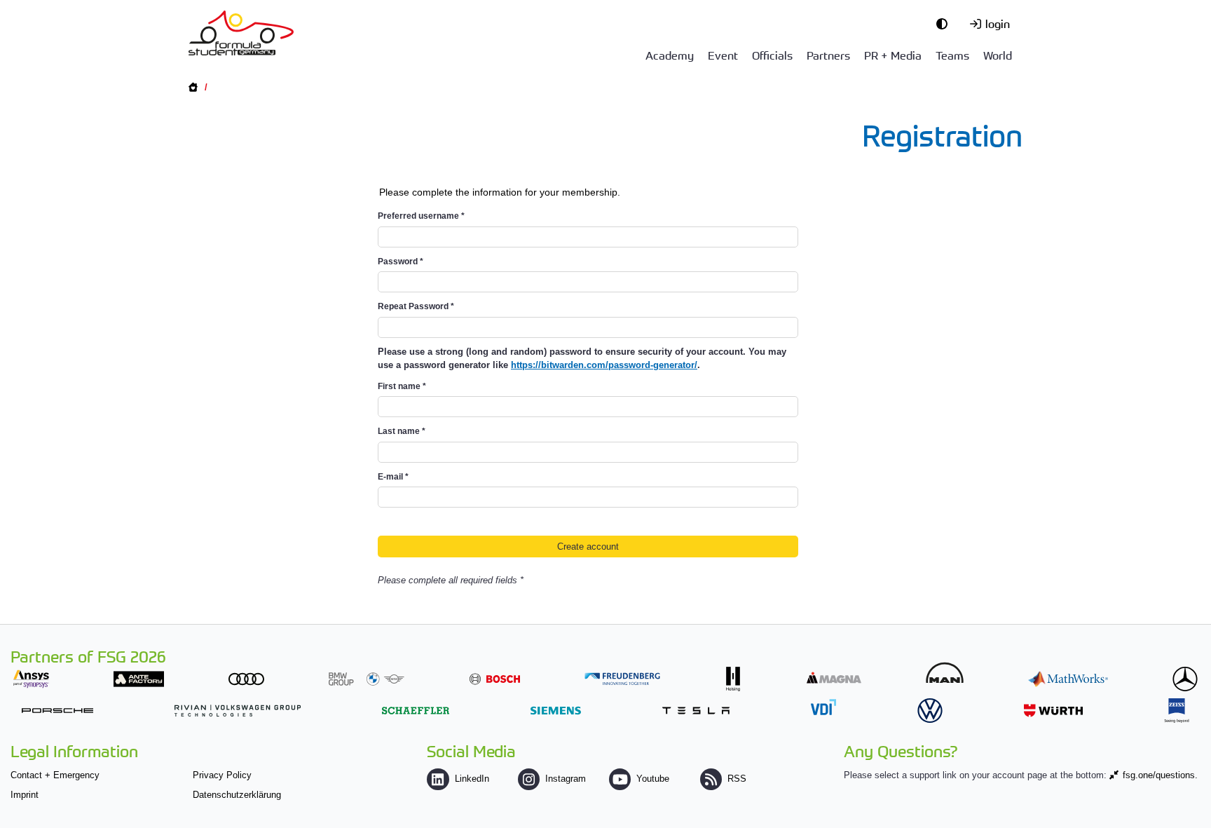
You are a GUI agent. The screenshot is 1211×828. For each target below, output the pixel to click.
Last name (401, 431)
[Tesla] (696, 710)
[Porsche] (57, 710)
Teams (952, 55)
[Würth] (1053, 710)
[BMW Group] (366, 679)
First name (402, 386)
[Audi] (246, 679)
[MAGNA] (834, 677)
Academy (669, 55)
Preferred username (421, 216)
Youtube (652, 778)
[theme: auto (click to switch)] (945, 23)
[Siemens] (556, 710)
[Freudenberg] (622, 679)
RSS (736, 778)
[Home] (241, 33)
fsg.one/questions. (1160, 775)
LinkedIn (471, 778)
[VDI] (823, 707)
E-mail (393, 477)
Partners (828, 55)
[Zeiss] (1176, 710)
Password (400, 261)
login (997, 23)
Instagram (565, 778)
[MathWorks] (1068, 679)
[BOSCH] (495, 679)
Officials (772, 55)
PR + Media (893, 55)
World (997, 55)
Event (723, 55)
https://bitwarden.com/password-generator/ (604, 365)
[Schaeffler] (415, 710)
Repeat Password (416, 306)
